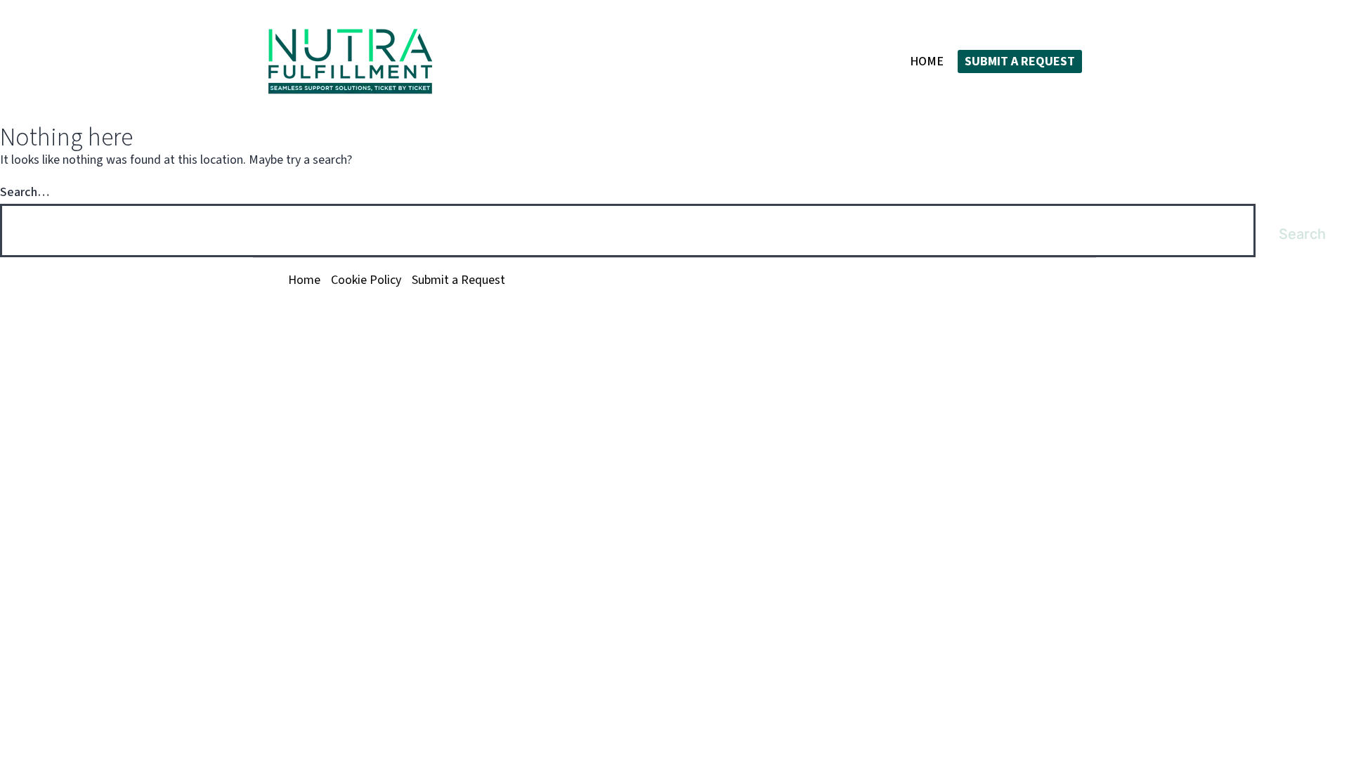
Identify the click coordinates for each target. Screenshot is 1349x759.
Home (927, 61)
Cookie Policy (366, 280)
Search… (24, 192)
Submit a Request (1020, 61)
